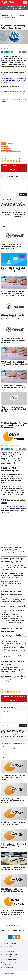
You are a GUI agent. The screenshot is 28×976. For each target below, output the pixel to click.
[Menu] (25, 2)
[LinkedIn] (7, 52)
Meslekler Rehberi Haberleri (10, 954)
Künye (9, 930)
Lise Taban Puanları (8, 965)
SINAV (11, 15)
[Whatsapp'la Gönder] (9, 52)
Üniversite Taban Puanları (9, 962)
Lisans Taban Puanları (9, 957)
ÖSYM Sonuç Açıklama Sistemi (15, 506)
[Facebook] (2, 52)
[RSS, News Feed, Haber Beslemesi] (18, 937)
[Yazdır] (12, 52)
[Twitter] (5, 52)
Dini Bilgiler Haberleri (8, 946)
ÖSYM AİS (7, 641)
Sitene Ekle (13, 932)
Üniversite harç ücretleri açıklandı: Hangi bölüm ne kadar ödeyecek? (15, 7)
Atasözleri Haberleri (8, 949)
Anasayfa (5, 15)
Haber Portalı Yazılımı (9, 973)
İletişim (15, 930)
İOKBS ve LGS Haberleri (9, 943)
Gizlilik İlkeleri (22, 930)
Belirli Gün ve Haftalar (8, 951)
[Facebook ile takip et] (10, 937)
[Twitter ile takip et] (14, 937)
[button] (20, 52)
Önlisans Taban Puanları (9, 959)
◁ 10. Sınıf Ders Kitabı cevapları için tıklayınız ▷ (14, 168)
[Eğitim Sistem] (9, 2)
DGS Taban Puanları (8, 967)
